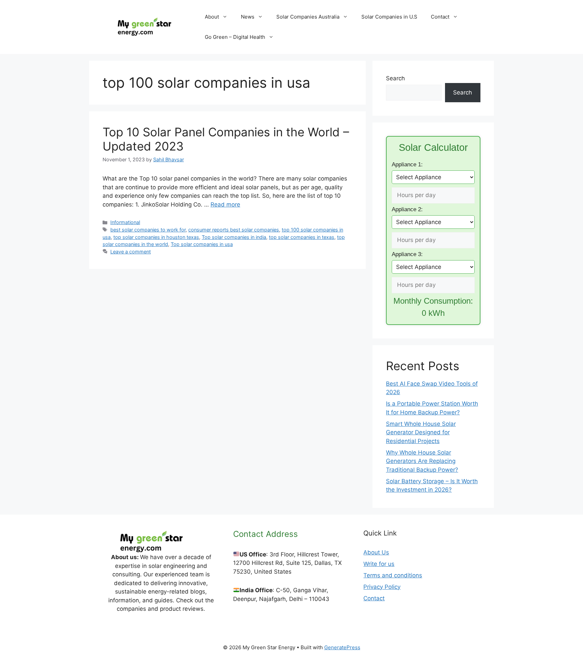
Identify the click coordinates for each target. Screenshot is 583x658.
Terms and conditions (392, 575)
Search (395, 78)
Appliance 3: (407, 254)
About (212, 16)
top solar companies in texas (301, 237)
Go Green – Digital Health (235, 37)
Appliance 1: (407, 164)
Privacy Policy (381, 586)
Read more (225, 204)
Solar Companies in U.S (389, 16)
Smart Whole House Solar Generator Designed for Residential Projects (421, 432)
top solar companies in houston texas (156, 237)
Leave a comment (130, 251)
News (247, 16)
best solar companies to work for (148, 229)
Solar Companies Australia (307, 16)
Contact (440, 16)
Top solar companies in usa (202, 244)
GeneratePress (342, 647)
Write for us (378, 563)
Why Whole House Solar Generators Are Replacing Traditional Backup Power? (422, 461)
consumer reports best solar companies (233, 229)
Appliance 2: (407, 209)
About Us (376, 552)
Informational (125, 222)
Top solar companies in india (234, 237)
